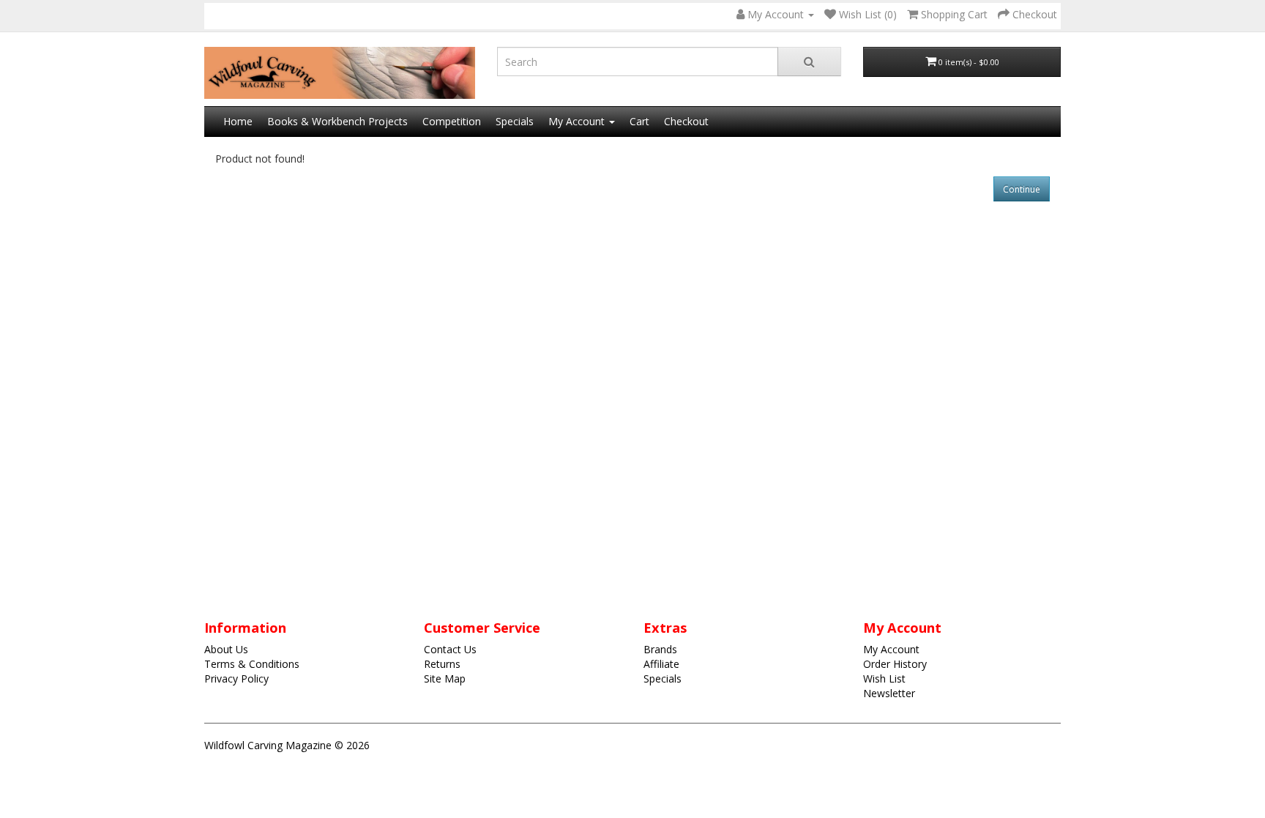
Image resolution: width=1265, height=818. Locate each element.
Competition (451, 121)
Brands (660, 649)
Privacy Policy (236, 678)
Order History (895, 664)
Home (238, 121)
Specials (515, 121)
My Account (891, 649)
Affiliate (661, 664)
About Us (226, 649)
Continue (1021, 189)
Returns (442, 664)
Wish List (884, 678)
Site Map (445, 678)
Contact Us (450, 649)
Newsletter (889, 693)
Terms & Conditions (251, 664)
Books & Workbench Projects (337, 121)
